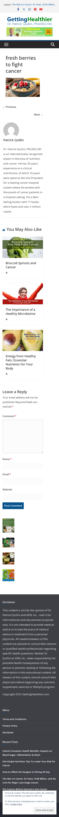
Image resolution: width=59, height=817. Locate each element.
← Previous (9, 107)
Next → (38, 114)
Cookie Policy (16, 804)
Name (7, 459)
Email (7, 474)
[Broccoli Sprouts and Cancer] (23, 239)
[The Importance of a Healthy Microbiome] (23, 285)
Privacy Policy (10, 725)
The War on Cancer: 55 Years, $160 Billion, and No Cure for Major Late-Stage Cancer (33, 6)
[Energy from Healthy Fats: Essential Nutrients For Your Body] (23, 332)
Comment (9, 416)
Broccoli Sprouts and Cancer (21, 265)
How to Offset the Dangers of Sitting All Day (26, 771)
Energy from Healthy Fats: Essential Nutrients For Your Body (21, 362)
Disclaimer (8, 732)
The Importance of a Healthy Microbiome (20, 311)
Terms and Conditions (14, 719)
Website (7, 489)
